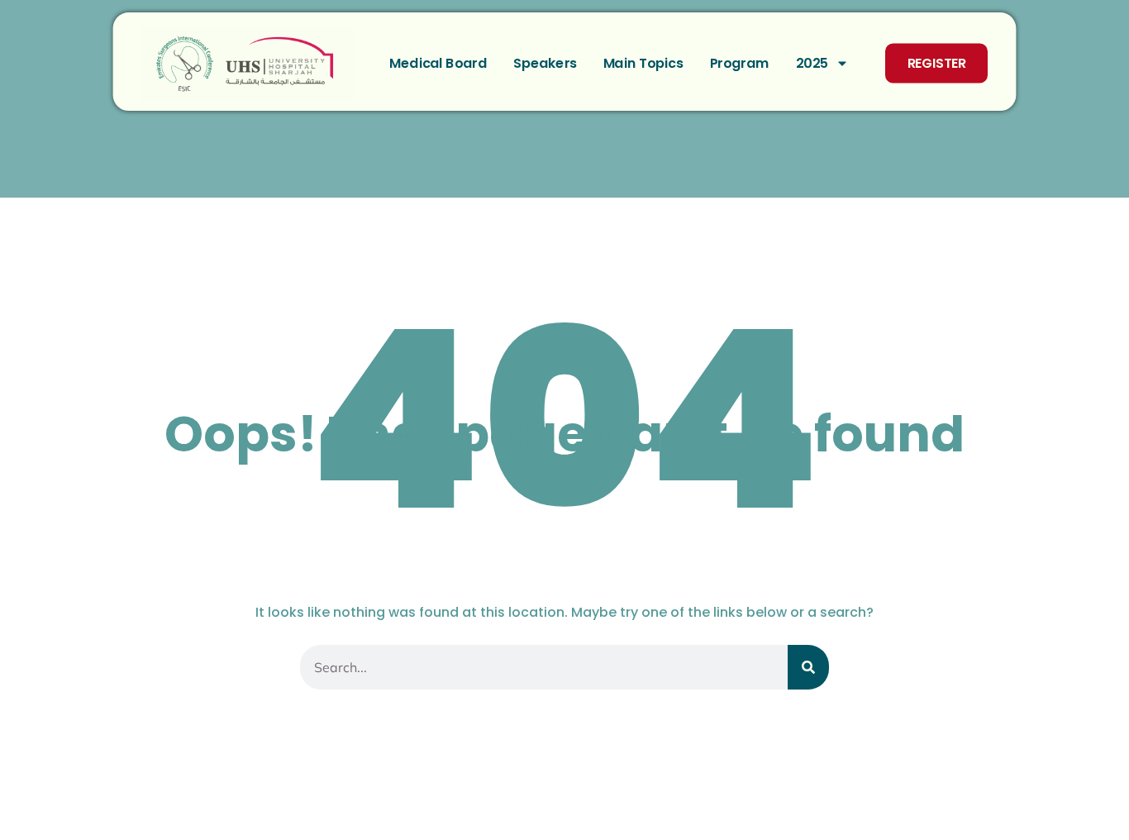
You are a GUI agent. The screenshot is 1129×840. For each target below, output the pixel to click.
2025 (812, 63)
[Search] (808, 667)
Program (739, 63)
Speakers (545, 63)
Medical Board (438, 63)
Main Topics (643, 63)
